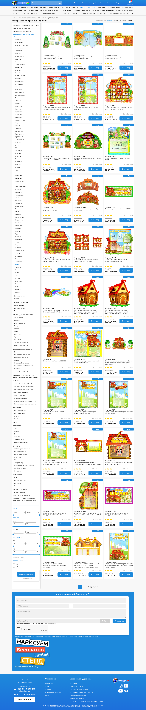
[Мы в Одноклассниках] (126, 685)
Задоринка (18, 112)
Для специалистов (20, 296)
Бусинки (18, 70)
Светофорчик (19, 250)
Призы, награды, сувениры (94, 14)
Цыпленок (18, 281)
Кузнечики (18, 150)
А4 (14, 541)
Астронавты (19, 51)
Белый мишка (19, 56)
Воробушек (19, 84)
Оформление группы (21, 37)
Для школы (17, 483)
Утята (16, 275)
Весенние (17, 431)
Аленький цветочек (21, 45)
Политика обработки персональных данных (87, 701)
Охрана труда (18, 337)
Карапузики (19, 137)
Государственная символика (23, 389)
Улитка (17, 273)
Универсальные (19, 439)
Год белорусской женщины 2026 (25, 7)
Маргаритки (19, 175)
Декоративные (19, 434)
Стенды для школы (20, 302)
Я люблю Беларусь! (20, 468)
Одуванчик (18, 203)
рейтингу (131, 20)
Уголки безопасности (21, 371)
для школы (100, 7)
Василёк (17, 73)
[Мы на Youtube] (120, 691)
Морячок (18, 189)
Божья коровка (20, 64)
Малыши (18, 173)
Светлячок (18, 248)
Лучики (17, 167)
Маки (16, 170)
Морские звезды (20, 187)
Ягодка (17, 292)
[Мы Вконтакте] (126, 691)
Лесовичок (18, 162)
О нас (47, 686)
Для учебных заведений (22, 354)
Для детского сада (20, 410)
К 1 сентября (18, 457)
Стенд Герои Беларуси (69, 7)
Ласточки (18, 159)
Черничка (18, 286)
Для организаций (19, 352)
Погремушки (19, 214)
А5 (14, 549)
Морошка (18, 184)
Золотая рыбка (20, 120)
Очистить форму (26, 578)
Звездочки (18, 117)
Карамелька (19, 131)
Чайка (17, 284)
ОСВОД (16, 360)
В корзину (64, 68)
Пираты (17, 211)
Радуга (17, 234)
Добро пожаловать (20, 454)
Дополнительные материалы (81, 692)
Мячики (17, 198)
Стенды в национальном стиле (24, 386)
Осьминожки (19, 206)
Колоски (18, 142)
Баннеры (119, 10)
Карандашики (19, 134)
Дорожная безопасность (22, 357)
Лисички (18, 164)
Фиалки (17, 278)
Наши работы (93, 3)
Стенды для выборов (21, 342)
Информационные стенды (22, 326)
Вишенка (18, 78)
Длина (15, 521)
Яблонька (18, 289)
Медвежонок (19, 181)
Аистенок (18, 39)
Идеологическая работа (49, 7)
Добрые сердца (20, 95)
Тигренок (18, 267)
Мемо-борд (128, 10)
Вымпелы (17, 320)
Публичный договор (53, 692)
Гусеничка (18, 89)
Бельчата (18, 59)
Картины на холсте (30, 14)
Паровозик (18, 209)
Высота (15, 529)
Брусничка (18, 67)
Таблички (95, 10)
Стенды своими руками (79, 689)
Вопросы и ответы (77, 698)
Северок (17, 253)
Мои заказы (68, 3)
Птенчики (18, 228)
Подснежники (19, 217)
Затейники (18, 114)
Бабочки (18, 53)
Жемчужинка (19, 109)
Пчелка (17, 231)
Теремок (18, 264)
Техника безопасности (22, 349)
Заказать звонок (24, 699)
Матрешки (18, 178)
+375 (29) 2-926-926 (25, 689)
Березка (17, 62)
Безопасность (127, 7)
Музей (16, 331)
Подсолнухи (19, 220)
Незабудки (18, 200)
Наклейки (110, 10)
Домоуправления (19, 323)
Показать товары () (26, 574)
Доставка (77, 3)
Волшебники (19, 81)
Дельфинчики (19, 92)
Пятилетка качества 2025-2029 (121, 14)
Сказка (17, 259)
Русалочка (18, 239)
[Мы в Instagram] (120, 685)
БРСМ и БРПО (18, 317)
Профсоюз (17, 340)
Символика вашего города (23, 383)
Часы (15, 14)
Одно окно (17, 334)
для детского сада (87, 7)
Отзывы (102, 3)
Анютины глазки (20, 48)
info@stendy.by (52, 623)
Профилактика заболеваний (23, 366)
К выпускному (18, 462)
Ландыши (18, 156)
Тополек (17, 270)
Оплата (84, 3)
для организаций (113, 7)
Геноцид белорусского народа (47, 10)
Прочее (16, 299)
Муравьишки (19, 195)
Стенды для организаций (23, 315)
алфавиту (123, 20)
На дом (16, 416)
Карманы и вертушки (81, 10)
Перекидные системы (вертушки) (25, 401)
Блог (47, 695)
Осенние (17, 436)
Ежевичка (18, 100)
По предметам (19, 305)
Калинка (17, 125)
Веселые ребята (20, 76)
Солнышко (18, 261)
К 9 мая (16, 460)
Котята (17, 145)
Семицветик (19, 256)
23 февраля (17, 471)
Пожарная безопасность (22, 363)
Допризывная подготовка (23, 10)
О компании (50, 679)
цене (116, 20)
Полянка (18, 223)
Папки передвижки (20, 398)
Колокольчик (19, 139)
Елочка (17, 103)
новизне (109, 20)
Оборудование (49, 14)
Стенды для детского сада (23, 34)
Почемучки (18, 225)
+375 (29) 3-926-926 (25, 694)
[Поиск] (60, 3)
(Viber (20, 691)
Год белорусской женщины (23, 449)
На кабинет (17, 419)
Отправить (119, 621)
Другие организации (21, 345)
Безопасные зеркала (69, 14)
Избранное (119, 3)
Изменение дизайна (78, 695)
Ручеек (17, 242)
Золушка (18, 123)
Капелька (18, 128)
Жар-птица (18, 106)
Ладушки (18, 153)
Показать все (18, 557)
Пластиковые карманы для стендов (25, 404)
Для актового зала (20, 451)
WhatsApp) (26, 691)
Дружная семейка (21, 98)
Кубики (17, 148)
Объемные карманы (20, 395)
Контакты (110, 3)
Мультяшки (18, 192)
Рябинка (18, 245)
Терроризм (17, 368)
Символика (66, 10)
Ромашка (18, 236)
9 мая (102, 10)
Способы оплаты (76, 686)
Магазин (16, 328)
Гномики (18, 87)
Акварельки (19, 42)
